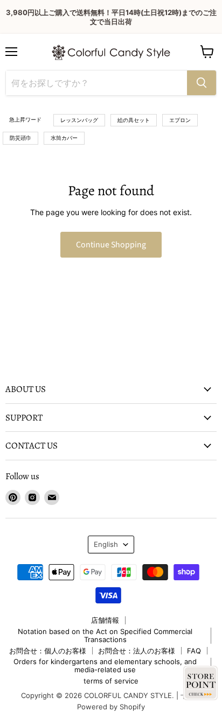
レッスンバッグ (79, 120)
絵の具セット (133, 120)
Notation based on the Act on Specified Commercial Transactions (105, 635)
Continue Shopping (111, 245)
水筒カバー (64, 137)
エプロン (180, 120)
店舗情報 (105, 620)
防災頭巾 (20, 137)
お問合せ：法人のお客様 (136, 650)
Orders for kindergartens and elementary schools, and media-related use (105, 665)
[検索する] (201, 82)
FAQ (194, 650)
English (106, 544)
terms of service (111, 681)
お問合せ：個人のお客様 (47, 650)
